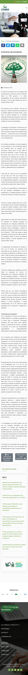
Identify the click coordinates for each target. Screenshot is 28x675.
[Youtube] (18, 670)
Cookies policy (5, 650)
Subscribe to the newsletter (9, 608)
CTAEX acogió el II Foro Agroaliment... (21, 456)
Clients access (10, 469)
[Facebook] (9, 670)
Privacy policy (5, 654)
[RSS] (21, 670)
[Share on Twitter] (8, 45)
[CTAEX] (5, 8)
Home (3, 41)
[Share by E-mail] (22, 45)
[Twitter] (12, 670)
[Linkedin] (15, 670)
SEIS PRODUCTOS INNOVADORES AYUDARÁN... (7, 457)
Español (18, 1)
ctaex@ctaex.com (6, 636)
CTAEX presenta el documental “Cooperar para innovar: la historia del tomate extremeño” (14, 547)
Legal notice (4, 643)
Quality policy (5, 646)
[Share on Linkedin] (13, 45)
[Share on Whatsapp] (17, 45)
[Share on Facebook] (3, 45)
